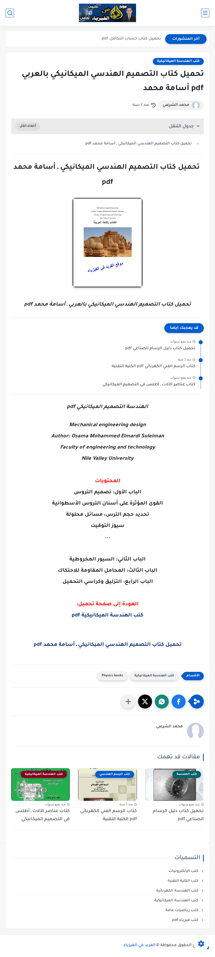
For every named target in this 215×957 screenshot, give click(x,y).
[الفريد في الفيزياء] (107, 13)
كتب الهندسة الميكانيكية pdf (107, 615)
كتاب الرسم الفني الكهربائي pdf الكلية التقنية (153, 366)
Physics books (112, 676)
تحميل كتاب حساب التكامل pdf (131, 39)
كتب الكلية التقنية (183, 881)
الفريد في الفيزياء (139, 945)
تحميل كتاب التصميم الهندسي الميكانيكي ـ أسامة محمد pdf (139, 144)
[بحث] (10, 13)
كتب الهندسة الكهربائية (177, 891)
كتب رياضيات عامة (182, 910)
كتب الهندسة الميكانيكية (178, 61)
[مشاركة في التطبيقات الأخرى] (128, 702)
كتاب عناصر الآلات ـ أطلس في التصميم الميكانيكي (148, 385)
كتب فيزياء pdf (185, 920)
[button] (179, 702)
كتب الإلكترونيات (184, 871)
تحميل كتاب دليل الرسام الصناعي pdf (160, 348)
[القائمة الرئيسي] (205, 13)
